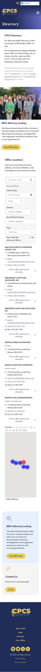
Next (25, 430)
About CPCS (20, 628)
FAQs (20, 632)
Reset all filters (13, 186)
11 (10, 430)
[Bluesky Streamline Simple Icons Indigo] (18, 649)
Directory (20, 636)
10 (6, 430)
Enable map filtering (12, 499)
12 (13, 430)
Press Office (20, 640)
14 (20, 430)
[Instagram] (28, 649)
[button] (20, 460)
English (27, 3)
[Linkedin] (13, 649)
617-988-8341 (15, 74)
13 (17, 430)
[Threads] (23, 649)
